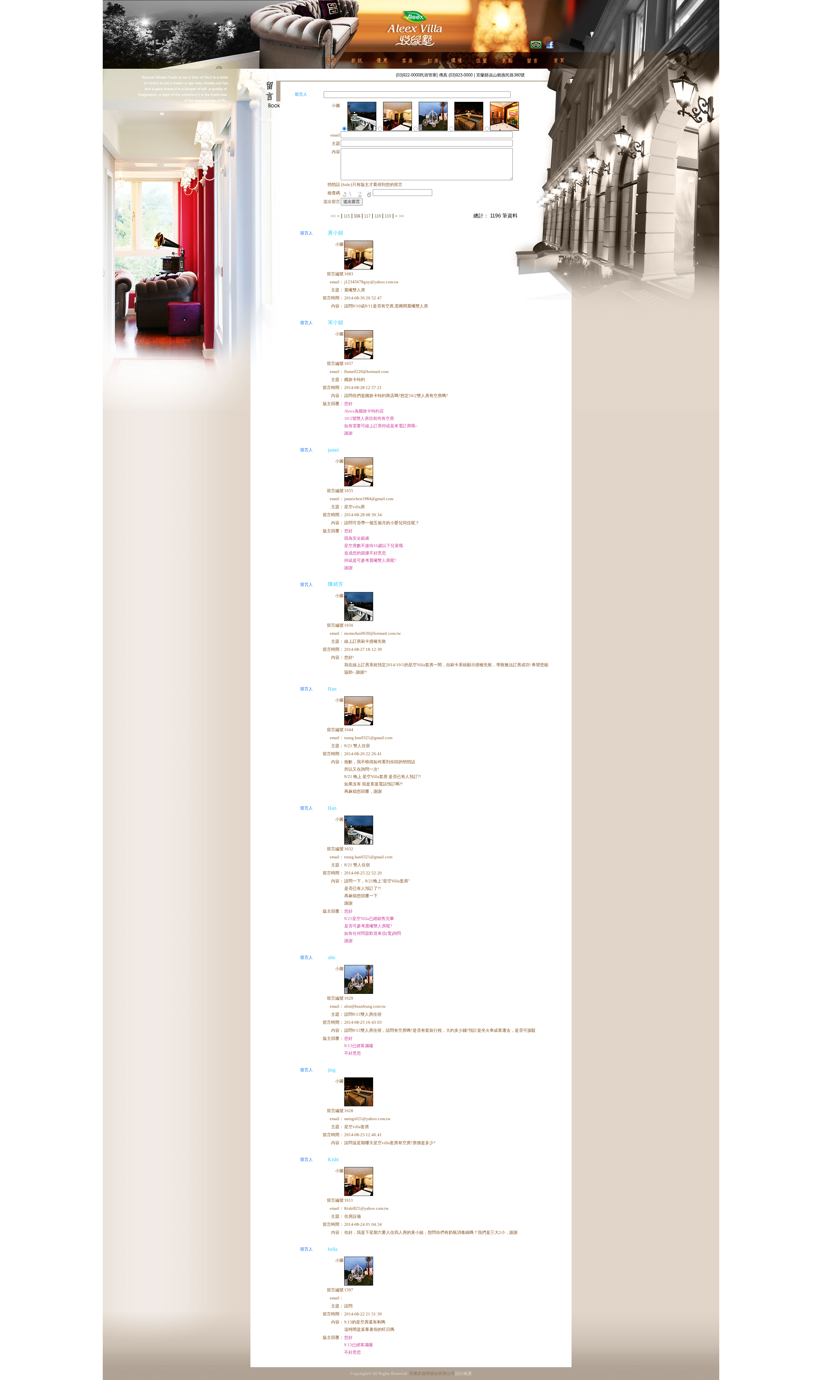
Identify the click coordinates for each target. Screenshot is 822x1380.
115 (347, 216)
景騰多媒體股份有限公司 (432, 1373)
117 (367, 216)
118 (377, 216)
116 (357, 216)
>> (401, 216)
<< (334, 216)
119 (388, 216)
